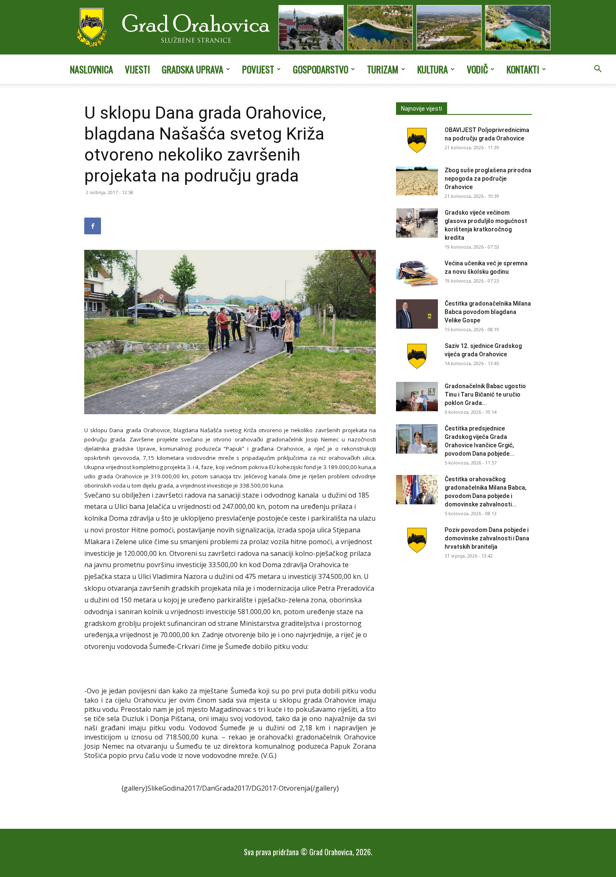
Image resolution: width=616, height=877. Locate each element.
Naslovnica (91, 69)
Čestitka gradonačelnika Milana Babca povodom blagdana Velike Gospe (488, 312)
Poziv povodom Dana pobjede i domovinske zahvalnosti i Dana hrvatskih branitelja (487, 538)
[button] (598, 69)
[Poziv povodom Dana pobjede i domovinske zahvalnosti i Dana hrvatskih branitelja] (417, 540)
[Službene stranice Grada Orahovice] (308, 28)
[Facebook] (92, 226)
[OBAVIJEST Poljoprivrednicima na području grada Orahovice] (417, 140)
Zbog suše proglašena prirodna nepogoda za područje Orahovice (488, 178)
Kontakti (523, 69)
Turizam (383, 69)
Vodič (477, 69)
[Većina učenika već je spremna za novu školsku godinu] (417, 273)
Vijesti (137, 69)
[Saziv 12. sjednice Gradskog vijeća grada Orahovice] (417, 356)
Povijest (258, 69)
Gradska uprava (192, 69)
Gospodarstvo (320, 69)
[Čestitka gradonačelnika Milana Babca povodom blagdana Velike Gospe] (417, 314)
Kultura (432, 69)
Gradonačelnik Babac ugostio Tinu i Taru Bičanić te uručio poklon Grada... (485, 394)
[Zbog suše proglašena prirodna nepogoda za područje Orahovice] (417, 180)
